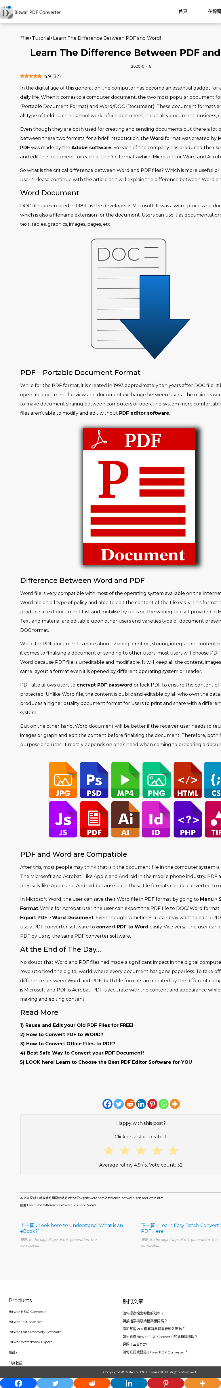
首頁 (183, 11)
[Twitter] (119, 1104)
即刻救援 (15, 1363)
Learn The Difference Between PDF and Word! (61, 1205)
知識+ (13, 1352)
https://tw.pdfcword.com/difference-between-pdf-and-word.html (116, 1198)
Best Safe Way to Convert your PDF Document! (85, 1053)
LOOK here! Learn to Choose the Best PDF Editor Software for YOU (109, 1062)
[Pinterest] (152, 1104)
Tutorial (41, 38)
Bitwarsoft (154, 1372)
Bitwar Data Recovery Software (35, 1332)
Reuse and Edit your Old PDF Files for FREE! (79, 1025)
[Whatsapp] (164, 1104)
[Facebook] (107, 1104)
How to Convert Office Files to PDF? (70, 1043)
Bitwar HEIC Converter (28, 1311)
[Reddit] (130, 1104)
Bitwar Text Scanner (25, 1321)
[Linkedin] (141, 1104)
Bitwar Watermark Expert (30, 1342)
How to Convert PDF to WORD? (64, 1034)
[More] (175, 1104)
